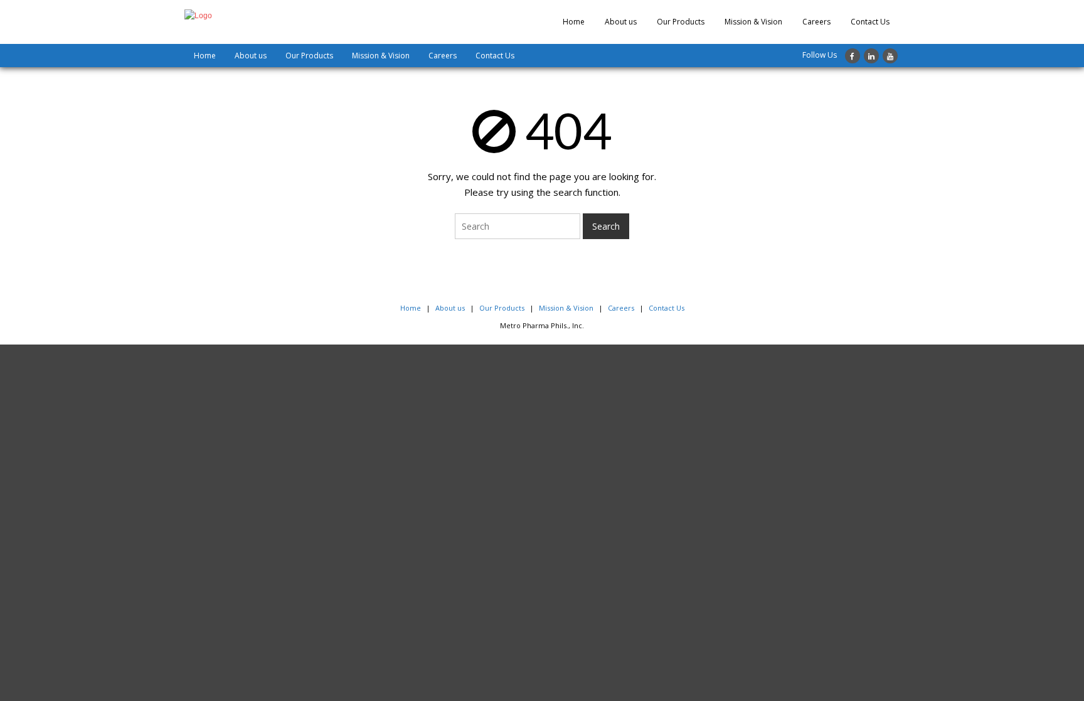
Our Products (680, 21)
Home (574, 21)
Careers (816, 21)
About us (621, 21)
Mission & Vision (753, 21)
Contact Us (870, 21)
